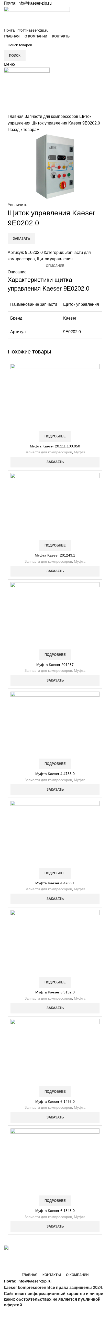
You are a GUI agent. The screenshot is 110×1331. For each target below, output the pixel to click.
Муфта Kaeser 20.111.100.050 (55, 446)
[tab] (55, 266)
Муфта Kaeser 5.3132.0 (55, 992)
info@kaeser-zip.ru (34, 3)
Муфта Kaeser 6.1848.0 (55, 1211)
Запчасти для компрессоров (52, 116)
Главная (16, 116)
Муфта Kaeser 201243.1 (55, 555)
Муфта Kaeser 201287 (55, 665)
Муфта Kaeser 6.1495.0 (55, 1101)
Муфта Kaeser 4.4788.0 (55, 774)
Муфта (79, 452)
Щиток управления (55, 259)
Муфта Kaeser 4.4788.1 (55, 883)
